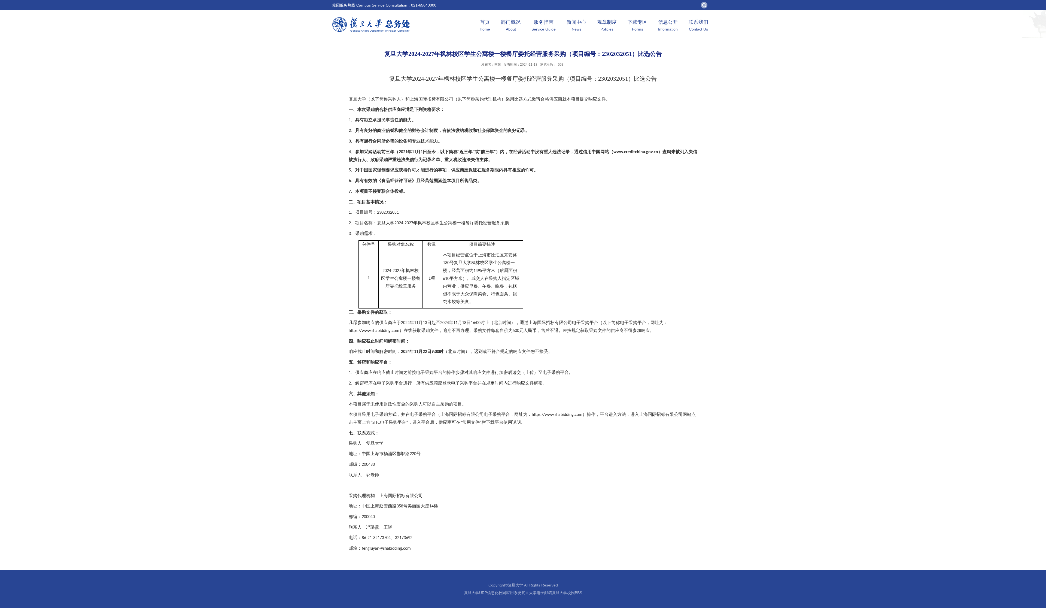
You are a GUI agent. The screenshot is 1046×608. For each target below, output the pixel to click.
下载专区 (637, 25)
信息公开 (668, 25)
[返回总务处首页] (371, 19)
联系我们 (698, 25)
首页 (485, 25)
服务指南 (543, 25)
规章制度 (607, 25)
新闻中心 (576, 25)
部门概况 (511, 25)
